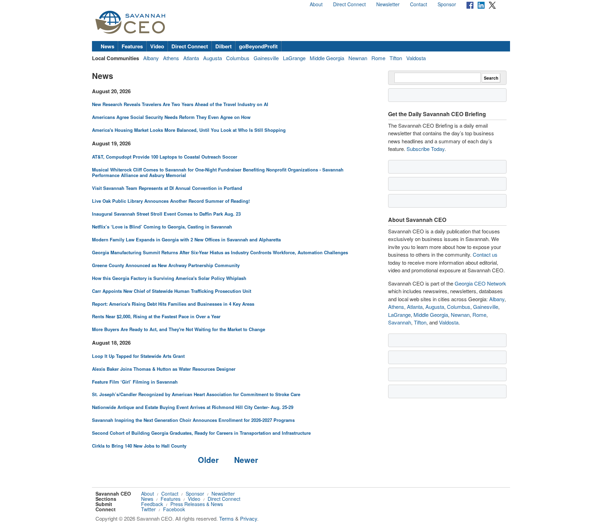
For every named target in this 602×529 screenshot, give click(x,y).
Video (157, 46)
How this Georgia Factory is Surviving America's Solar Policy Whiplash (169, 278)
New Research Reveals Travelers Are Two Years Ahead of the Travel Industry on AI (180, 104)
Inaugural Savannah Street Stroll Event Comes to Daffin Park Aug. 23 (166, 213)
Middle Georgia (327, 58)
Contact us (485, 254)
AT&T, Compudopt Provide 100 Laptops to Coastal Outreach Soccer (164, 156)
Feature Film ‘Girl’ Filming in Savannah (135, 381)
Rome (378, 58)
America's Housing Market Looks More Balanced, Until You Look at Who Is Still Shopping (189, 130)
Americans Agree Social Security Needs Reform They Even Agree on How (171, 117)
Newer (246, 459)
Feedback (152, 503)
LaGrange (294, 58)
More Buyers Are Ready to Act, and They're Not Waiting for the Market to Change (178, 329)
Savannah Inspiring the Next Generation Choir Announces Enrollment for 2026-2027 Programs (193, 420)
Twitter (148, 509)
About (316, 4)
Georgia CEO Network (480, 283)
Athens (171, 58)
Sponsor (447, 4)
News (107, 46)
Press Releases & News (196, 503)
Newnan (357, 58)
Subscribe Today (426, 148)
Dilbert (223, 46)
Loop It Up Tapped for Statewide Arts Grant (138, 356)
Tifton (395, 58)
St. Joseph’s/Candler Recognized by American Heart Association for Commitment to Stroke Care (196, 394)
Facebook (174, 509)
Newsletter (388, 4)
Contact (418, 4)
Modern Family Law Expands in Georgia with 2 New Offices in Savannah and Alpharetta (186, 239)
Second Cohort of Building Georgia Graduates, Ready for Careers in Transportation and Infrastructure (201, 433)
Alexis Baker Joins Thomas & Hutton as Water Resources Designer (164, 369)
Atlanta (191, 58)
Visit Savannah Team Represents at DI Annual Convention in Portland (167, 188)
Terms (226, 518)
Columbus (237, 58)
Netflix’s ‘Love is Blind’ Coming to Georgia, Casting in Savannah (162, 226)
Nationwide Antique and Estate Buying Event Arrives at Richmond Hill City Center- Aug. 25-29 (192, 407)
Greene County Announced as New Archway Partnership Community (166, 265)
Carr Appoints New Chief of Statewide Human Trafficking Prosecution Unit (171, 291)
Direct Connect (349, 4)
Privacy (248, 518)
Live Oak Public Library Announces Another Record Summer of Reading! (171, 201)
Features (132, 46)
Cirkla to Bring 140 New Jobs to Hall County (139, 445)
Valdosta (416, 58)
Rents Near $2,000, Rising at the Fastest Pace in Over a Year (156, 316)
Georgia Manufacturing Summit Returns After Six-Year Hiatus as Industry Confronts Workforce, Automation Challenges (220, 252)
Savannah (399, 322)
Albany (151, 58)
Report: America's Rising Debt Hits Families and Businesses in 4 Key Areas (173, 303)
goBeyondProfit (258, 46)
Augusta (212, 58)
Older (208, 459)
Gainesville (266, 58)
